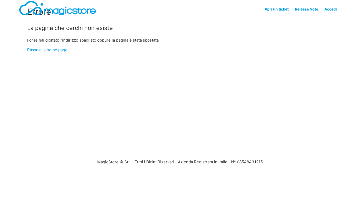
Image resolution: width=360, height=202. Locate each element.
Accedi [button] (330, 9)
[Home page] (57, 14)
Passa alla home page (47, 49)
